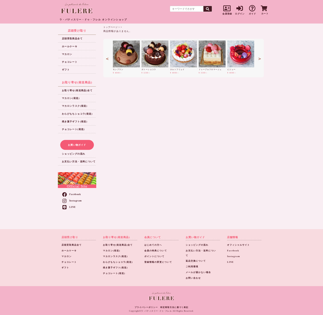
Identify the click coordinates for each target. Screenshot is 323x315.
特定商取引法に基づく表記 (174, 307)
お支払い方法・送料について (79, 161)
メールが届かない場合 (198, 272)
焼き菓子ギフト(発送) (74, 121)
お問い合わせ (193, 278)
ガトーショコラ (148, 69)
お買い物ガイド (77, 144)
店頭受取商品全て (72, 38)
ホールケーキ (69, 46)
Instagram (75, 200)
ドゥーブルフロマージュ (210, 69)
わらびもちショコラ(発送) (77, 114)
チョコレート (69, 62)
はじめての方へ (153, 245)
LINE (72, 207)
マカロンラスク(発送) (74, 106)
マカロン (67, 54)
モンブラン (118, 69)
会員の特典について (155, 250)
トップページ (110, 27)
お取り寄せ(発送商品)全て (77, 90)
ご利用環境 (192, 266)
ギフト (66, 69)
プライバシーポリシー (146, 307)
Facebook (75, 194)
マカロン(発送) (71, 98)
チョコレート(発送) (73, 129)
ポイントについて (154, 256)
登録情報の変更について (158, 262)
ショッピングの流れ (73, 154)
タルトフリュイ (177, 69)
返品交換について (196, 261)
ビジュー (231, 69)
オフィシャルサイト (238, 245)
